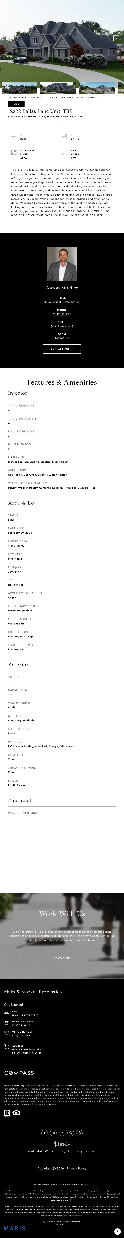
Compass (84, 1085)
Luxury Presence (85, 1151)
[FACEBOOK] (44, 1133)
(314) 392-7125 (62, 314)
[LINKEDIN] (62, 1133)
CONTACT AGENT (62, 349)
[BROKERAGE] (79, 1133)
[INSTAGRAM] (53, 1133)
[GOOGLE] (70, 1133)
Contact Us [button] (62, 958)
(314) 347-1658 (21, 1035)
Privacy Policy (77, 1168)
